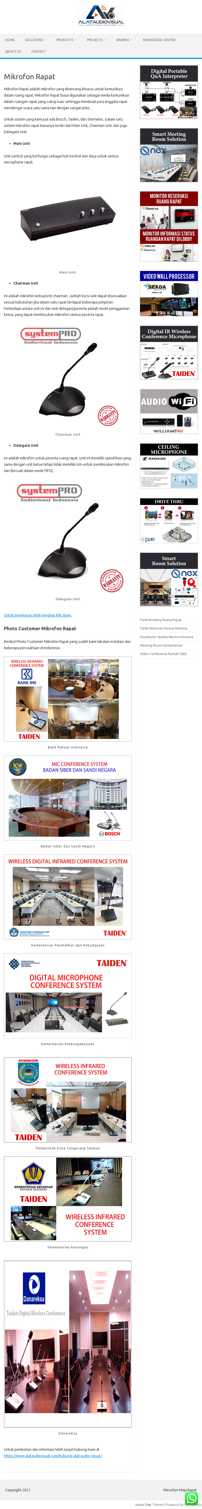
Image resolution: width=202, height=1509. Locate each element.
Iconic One (143, 1504)
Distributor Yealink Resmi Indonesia (166, 637)
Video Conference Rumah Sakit (163, 654)
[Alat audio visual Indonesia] (101, 25)
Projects (95, 40)
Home (10, 40)
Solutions (34, 40)
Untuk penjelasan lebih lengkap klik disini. (38, 615)
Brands (123, 40)
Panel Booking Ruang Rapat (161, 620)
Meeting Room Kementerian (161, 645)
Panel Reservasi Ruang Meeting (163, 628)
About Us (13, 51)
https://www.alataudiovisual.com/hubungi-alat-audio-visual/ (53, 1456)
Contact (38, 51)
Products (65, 40)
